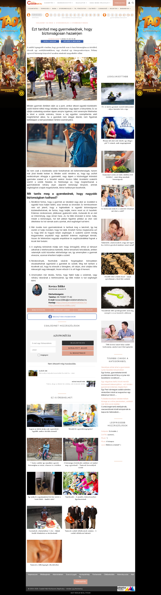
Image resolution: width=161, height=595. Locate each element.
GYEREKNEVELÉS (65, 8)
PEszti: (104, 438)
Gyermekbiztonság (80, 23)
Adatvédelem (58, 574)
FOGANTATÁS (33, 8)
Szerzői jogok (71, 574)
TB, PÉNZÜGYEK (80, 8)
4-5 (120, 15)
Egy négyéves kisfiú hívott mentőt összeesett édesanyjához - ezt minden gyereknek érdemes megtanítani (116, 384)
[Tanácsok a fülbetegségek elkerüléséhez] (44, 551)
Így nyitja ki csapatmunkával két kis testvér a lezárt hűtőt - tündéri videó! (44, 498)
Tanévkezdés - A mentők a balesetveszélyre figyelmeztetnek (80, 498)
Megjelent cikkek (62, 310)
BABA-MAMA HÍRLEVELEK (99, 3)
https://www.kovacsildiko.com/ (62, 305)
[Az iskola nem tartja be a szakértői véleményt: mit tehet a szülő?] (117, 196)
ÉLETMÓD (92, 8)
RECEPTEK (113, 8)
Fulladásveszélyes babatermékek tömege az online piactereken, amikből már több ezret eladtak (117, 401)
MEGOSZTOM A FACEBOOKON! (64, 317)
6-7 (124, 15)
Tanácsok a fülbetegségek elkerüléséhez (44, 565)
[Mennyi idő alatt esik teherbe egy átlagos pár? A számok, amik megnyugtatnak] (117, 128)
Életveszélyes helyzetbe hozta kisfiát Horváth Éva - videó (57, 373)
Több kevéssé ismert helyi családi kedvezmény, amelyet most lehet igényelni (118, 346)
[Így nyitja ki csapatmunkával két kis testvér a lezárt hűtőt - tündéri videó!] (44, 483)
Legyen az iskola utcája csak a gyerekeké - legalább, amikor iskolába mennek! (44, 430)
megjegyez (44, 355)
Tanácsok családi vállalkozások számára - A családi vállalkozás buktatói (80, 532)
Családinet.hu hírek (44, 23)
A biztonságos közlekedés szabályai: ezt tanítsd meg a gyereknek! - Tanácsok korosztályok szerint (80, 465)
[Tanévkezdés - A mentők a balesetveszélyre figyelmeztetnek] (80, 483)
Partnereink (96, 574)
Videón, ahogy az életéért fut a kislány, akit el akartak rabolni (65, 384)
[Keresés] (132, 2)
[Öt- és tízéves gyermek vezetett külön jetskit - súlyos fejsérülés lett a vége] (117, 94)
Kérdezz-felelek (85, 310)
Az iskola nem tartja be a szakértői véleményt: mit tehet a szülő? (117, 210)
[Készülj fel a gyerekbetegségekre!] (80, 415)
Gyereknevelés (62, 23)
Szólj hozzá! (50, 41)
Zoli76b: (108, 435)
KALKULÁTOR (80, 3)
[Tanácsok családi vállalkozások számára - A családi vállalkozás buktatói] (80, 517)
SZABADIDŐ (102, 8)
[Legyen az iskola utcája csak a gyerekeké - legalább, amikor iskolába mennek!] (44, 415)
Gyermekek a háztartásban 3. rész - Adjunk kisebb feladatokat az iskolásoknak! (44, 532)
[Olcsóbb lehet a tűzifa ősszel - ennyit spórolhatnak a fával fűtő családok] (117, 264)
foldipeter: (109, 431)
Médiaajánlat (45, 574)
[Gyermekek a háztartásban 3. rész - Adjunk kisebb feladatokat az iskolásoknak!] (44, 517)
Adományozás (122, 574)
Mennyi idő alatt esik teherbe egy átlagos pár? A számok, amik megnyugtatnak (117, 142)
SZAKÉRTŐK (48, 3)
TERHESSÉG (45, 8)
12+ (132, 15)
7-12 (128, 15)
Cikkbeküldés (109, 574)
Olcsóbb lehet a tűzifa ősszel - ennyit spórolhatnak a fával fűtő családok (117, 278)
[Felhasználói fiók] (129, 2)
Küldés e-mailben (72, 41)
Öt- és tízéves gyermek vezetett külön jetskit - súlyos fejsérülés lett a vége (118, 108)
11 (94, 15)
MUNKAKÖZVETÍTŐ (64, 3)
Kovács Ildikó (54, 39)
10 (90, 15)
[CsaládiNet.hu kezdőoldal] (34, 3)
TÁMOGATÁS (119, 3)
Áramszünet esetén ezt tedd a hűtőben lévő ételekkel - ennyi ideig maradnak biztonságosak (117, 177)
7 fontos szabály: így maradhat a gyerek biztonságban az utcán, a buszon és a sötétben (44, 464)
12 (98, 15)
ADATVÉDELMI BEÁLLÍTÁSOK (81, 593)
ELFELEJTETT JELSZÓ (77, 348)
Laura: (111, 445)
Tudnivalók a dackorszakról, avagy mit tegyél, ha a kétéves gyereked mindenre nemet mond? (117, 244)
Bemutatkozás (38, 310)
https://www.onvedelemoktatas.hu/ (71, 302)
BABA (54, 8)
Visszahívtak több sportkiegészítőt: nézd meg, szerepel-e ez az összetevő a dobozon (117, 312)
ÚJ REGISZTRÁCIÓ (78, 353)
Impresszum (33, 574)
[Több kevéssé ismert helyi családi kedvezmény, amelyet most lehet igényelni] (117, 332)
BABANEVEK (124, 8)
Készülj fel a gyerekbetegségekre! (81, 429)
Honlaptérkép (84, 574)
